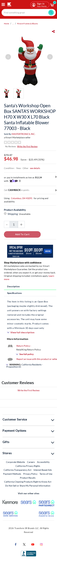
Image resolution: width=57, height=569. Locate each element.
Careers (31, 461)
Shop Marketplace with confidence (22, 262)
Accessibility (43, 462)
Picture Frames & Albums (27, 23)
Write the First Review (27, 146)
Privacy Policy (30, 473)
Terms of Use (46, 473)
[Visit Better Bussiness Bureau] (28, 553)
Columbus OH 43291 (21, 198)
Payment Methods (12, 473)
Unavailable (25, 214)
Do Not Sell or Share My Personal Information (27, 485)
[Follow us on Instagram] (41, 544)
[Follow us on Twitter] (24, 544)
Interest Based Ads (43, 470)
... (13, 23)
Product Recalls (28, 477)
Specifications (14, 293)
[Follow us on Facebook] (16, 544)
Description (13, 286)
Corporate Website (15, 461)
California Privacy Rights (28, 466)
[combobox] (29, 12)
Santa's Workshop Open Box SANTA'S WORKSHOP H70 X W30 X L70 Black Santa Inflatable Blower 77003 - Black (30, 117)
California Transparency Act (17, 470)
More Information (17, 338)
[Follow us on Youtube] (33, 544)
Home (6, 23)
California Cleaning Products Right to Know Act (27, 481)
